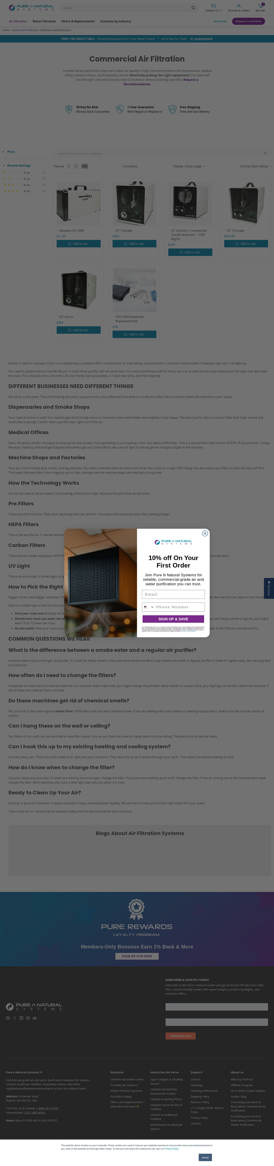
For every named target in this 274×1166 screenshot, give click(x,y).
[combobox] (148, 607)
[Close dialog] (205, 533)
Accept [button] (205, 1157)
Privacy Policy (171, 1148)
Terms (194, 631)
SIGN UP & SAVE (173, 619)
